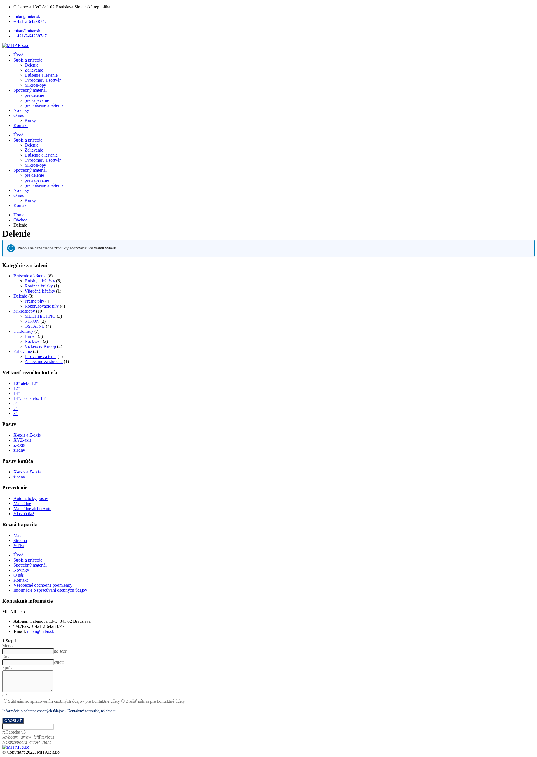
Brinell (31, 336)
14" (16, 393)
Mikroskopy (35, 85)
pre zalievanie (37, 100)
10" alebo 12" (25, 383)
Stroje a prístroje (27, 60)
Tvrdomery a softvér (43, 80)
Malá (17, 535)
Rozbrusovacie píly (42, 306)
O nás (18, 115)
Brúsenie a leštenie (41, 75)
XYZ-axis (22, 440)
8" (15, 413)
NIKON (32, 321)
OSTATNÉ (35, 326)
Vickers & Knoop (40, 346)
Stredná (20, 540)
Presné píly (34, 301)
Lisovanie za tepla (40, 356)
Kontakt (20, 125)
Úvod (18, 55)
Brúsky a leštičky (40, 281)
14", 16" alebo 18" (30, 398)
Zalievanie (34, 70)
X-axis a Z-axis (27, 435)
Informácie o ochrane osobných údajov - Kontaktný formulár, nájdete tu (59, 711)
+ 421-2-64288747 (30, 21)
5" (15, 403)
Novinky (21, 110)
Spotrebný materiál (30, 90)
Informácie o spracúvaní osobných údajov (50, 590)
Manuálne (22, 503)
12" (16, 388)
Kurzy (30, 120)
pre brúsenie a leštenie (44, 105)
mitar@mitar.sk (26, 16)
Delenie (31, 65)
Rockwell (33, 341)
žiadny (19, 450)
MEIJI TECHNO (40, 316)
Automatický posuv (30, 498)
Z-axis (19, 445)
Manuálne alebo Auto (32, 508)
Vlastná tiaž (23, 513)
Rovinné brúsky (39, 286)
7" (15, 408)
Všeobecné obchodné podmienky (42, 585)
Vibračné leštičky (40, 291)
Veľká (18, 545)
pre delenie (34, 95)
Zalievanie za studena (44, 361)
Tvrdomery (23, 331)
